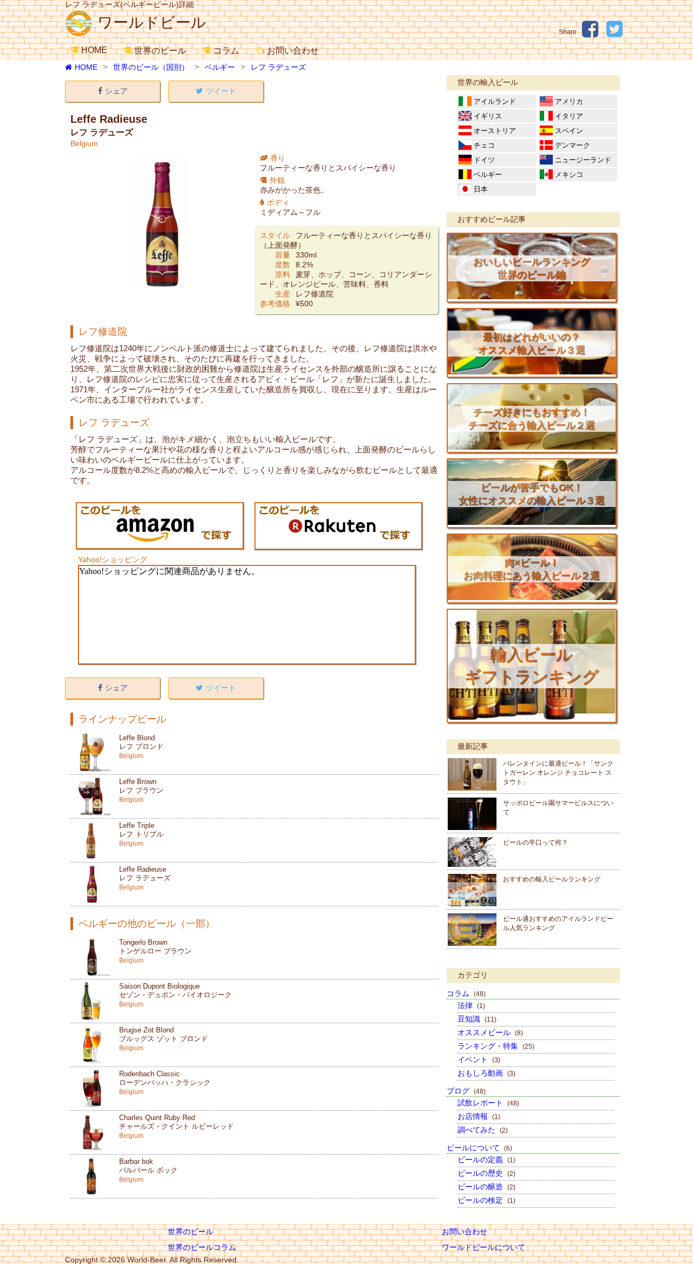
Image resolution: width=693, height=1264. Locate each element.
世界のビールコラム (202, 1247)
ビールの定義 (486, 1159)
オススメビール (490, 1032)
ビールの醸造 (486, 1186)
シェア (116, 91)
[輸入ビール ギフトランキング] (532, 717)
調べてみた (482, 1129)
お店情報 (478, 1116)
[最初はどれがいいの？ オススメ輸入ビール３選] (532, 371)
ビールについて (479, 1147)
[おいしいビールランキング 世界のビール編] (532, 296)
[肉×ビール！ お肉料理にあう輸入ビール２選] (532, 597)
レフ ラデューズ (278, 67)
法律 (471, 1005)
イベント (478, 1059)
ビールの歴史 (486, 1173)
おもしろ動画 (486, 1073)
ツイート (221, 91)
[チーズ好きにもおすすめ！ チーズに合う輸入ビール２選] (532, 447)
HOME (94, 50)
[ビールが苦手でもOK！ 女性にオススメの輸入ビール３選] (532, 522)
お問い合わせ (293, 50)
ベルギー (220, 67)
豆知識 (476, 1019)
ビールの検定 (486, 1200)
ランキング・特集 (495, 1046)
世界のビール (160, 50)
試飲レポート (488, 1102)
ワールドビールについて (483, 1247)
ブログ (466, 1091)
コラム (226, 50)
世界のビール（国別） (151, 67)
